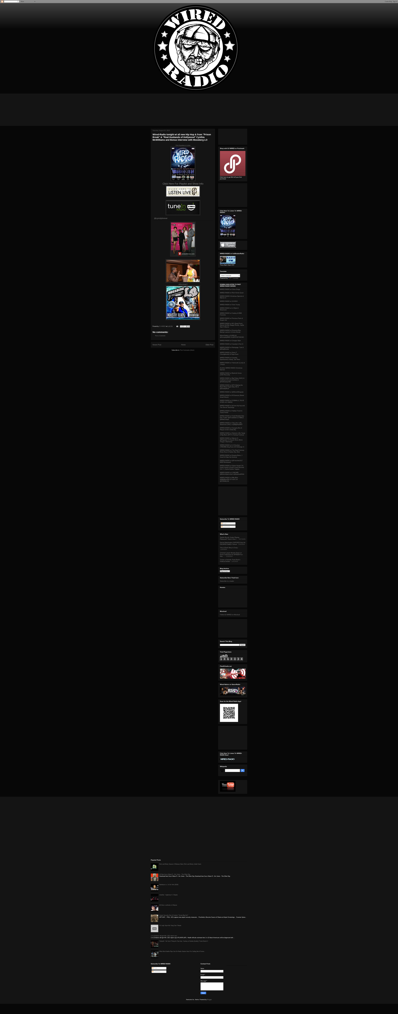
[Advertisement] (199, 108)
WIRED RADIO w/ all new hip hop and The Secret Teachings (232, 406)
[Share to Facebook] (187, 326)
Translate (235, 278)
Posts (224, 523)
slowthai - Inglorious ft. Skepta (168, 895)
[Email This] (181, 326)
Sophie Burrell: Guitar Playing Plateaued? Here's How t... (229, 538)
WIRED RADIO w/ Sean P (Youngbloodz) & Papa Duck (229, 353)
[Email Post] (177, 326)
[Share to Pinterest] (189, 326)
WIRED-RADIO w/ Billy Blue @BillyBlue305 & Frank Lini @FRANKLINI (229, 479)
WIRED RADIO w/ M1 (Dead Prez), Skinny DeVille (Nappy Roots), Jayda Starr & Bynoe (232, 325)
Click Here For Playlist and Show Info (183, 183)
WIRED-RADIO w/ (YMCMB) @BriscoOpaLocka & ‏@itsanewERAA (232, 473)
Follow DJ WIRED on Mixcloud (230, 614)
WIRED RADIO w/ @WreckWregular (232, 392)
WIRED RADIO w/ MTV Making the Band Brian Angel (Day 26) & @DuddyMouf (231, 386)
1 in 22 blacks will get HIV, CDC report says (164, 936)
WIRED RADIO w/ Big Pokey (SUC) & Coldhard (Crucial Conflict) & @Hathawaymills (232, 380)
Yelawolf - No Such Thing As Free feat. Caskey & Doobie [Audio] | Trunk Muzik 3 (183, 941)
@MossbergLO (182, 284)
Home (183, 345)
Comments (226, 527)
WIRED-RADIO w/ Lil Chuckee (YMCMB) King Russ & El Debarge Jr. (232, 446)
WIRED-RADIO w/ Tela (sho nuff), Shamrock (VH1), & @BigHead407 (231, 423)
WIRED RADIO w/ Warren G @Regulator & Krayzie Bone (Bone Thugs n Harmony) (231, 439)
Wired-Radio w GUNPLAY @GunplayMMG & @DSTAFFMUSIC (232, 336)
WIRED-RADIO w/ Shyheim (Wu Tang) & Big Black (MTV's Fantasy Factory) (232, 434)
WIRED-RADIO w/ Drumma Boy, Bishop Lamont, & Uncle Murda (230, 331)
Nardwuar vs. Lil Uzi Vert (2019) (168, 884)
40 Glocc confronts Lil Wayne (168, 905)
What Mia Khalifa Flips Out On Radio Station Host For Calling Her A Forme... (182, 951)
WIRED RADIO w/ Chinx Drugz (230, 289)
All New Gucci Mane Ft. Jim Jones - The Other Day (174, 874)
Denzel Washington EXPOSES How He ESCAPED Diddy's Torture (232, 543)
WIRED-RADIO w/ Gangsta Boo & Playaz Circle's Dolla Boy (231, 428)
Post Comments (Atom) (187, 350)
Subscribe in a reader (227, 581)
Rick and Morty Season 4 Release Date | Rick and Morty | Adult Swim (180, 864)
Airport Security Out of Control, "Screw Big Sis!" (173, 915)
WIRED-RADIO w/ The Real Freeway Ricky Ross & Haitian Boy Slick (232, 451)
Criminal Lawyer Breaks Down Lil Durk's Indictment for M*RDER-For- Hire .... (231, 554)
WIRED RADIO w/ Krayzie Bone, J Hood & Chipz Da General (231, 456)
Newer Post (157, 345)
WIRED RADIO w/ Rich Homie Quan (232, 293)
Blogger (209, 999)
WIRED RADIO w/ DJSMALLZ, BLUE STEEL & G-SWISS (232, 401)
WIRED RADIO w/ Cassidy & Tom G (231, 344)
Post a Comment (160, 336)
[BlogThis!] (183, 326)
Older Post (209, 345)
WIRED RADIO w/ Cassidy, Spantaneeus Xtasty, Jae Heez (230, 358)
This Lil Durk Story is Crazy (229, 547)
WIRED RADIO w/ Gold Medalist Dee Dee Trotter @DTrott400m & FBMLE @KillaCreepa (232, 417)
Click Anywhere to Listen (183, 145)
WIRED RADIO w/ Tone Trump (230, 304)
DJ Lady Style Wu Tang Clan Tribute (170, 925)
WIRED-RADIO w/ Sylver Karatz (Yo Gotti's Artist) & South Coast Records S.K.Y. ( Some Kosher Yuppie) (232, 467)
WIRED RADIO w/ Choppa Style (230, 340)
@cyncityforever (160, 218)
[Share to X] (185, 326)
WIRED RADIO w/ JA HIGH (229, 301)
